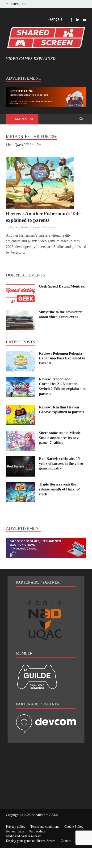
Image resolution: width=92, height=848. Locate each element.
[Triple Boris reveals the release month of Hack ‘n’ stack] (20, 485)
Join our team (15, 831)
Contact (66, 841)
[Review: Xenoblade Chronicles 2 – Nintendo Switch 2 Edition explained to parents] (20, 380)
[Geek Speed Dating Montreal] (20, 287)
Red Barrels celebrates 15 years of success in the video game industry (61, 463)
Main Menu (24, 119)
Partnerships (37, 831)
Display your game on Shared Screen (30, 841)
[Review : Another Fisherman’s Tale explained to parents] (46, 183)
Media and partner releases (23, 836)
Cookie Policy (73, 826)
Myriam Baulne (20, 227)
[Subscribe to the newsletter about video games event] (20, 312)
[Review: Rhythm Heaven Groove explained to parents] (20, 408)
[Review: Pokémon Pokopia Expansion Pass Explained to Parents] (20, 354)
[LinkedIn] (78, 20)
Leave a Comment (44, 227)
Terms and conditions (44, 826)
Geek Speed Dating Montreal (62, 286)
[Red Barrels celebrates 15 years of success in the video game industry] (20, 459)
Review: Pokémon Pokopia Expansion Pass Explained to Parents (62, 358)
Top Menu (18, 4)
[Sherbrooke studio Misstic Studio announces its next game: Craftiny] (20, 433)
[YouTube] (84, 20)
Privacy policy (15, 826)
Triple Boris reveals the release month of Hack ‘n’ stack (59, 489)
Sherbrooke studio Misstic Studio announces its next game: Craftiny (59, 438)
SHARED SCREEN (44, 815)
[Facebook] (71, 20)
